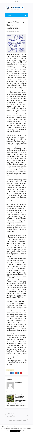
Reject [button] (17, 431)
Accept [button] (12, 431)
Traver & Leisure (10, 370)
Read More (23, 431)
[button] (16, 1)
